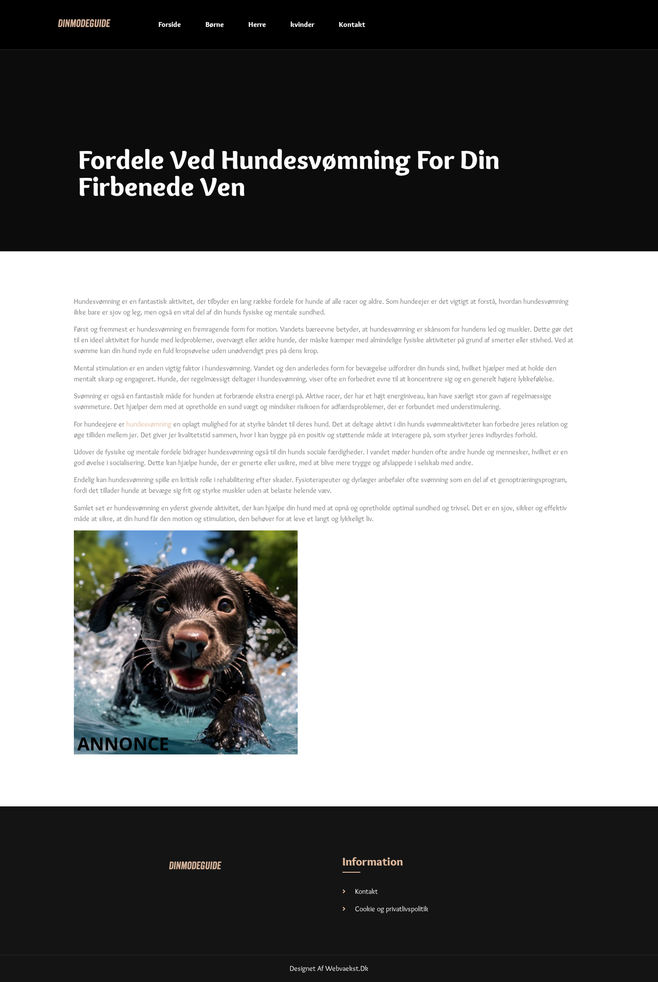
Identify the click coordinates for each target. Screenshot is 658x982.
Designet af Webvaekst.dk (329, 968)
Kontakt (352, 24)
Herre (257, 24)
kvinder (302, 24)
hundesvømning (148, 424)
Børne (214, 24)
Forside (169, 24)
